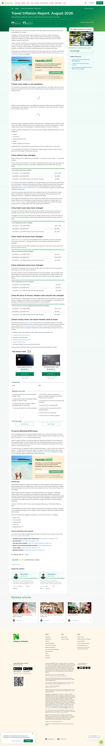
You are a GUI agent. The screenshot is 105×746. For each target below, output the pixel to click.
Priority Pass (46, 452)
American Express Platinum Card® (30, 547)
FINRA (71, 703)
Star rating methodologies (52, 649)
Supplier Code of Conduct (84, 639)
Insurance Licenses (66, 683)
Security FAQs (65, 639)
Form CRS (60, 705)
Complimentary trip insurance (21, 335)
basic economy (23, 186)
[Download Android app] (27, 668)
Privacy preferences (82, 645)
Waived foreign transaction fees (22, 339)
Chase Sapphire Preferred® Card (49, 538)
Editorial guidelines (50, 647)
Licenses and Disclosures (62, 675)
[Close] (103, 734)
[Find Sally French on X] (21, 576)
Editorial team (49, 651)
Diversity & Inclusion (50, 645)
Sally (24, 574)
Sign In (91, 2)
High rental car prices (17, 239)
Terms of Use (49, 77)
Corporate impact (49, 643)
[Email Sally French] (24, 576)
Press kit (47, 655)
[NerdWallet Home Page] (7, 3)
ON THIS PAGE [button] (75, 51)
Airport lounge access (19, 342)
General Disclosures (52, 707)
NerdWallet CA (63, 739)
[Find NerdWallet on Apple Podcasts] (87, 668)
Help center (64, 637)
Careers (47, 641)
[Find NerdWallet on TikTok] (89, 668)
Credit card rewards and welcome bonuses (35, 326)
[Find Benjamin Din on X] (48, 576)
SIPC (75, 703)
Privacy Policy (45, 78)
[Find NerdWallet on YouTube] (81, 668)
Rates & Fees (25, 378)
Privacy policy (80, 641)
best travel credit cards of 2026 (20, 535)
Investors (47, 657)
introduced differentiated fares (30, 187)
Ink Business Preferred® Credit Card (34, 550)
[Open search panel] (85, 3)
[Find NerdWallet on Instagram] (84, 668)
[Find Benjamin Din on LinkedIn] (53, 576)
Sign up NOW (56, 72)
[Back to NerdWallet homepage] (12, 8)
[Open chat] (101, 742)
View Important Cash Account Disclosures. (59, 712)
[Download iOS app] (17, 668)
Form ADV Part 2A (67, 705)
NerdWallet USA (51, 739)
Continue (28, 740)
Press (46, 653)
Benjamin (52, 574)
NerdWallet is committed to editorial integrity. (81, 47)
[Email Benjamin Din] (51, 576)
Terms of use (80, 637)
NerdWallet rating (24, 371)
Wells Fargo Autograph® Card (30, 541)
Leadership (48, 639)
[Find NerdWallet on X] (78, 668)
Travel (17, 8)
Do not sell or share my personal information (83, 648)
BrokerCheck (71, 707)
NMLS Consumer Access (50, 675)
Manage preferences (16, 740)
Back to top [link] (16, 564)
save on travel (25, 437)
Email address (38, 70)
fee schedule (59, 707)
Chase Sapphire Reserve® (45, 545)
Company (47, 637)
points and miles (28, 322)
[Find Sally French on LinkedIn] (26, 576)
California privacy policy (83, 643)
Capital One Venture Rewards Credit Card (39, 543)
